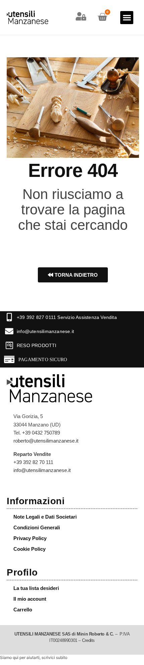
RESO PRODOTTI (37, 345)
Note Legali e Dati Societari (45, 517)
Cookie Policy (29, 549)
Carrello (22, 609)
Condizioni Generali (36, 527)
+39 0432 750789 (41, 433)
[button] (126, 17)
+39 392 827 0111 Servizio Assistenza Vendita (67, 317)
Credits (88, 640)
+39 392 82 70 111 (33, 462)
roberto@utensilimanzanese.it (45, 441)
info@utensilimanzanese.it (45, 331)
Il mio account (29, 599)
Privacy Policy (30, 538)
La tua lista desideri (36, 588)
